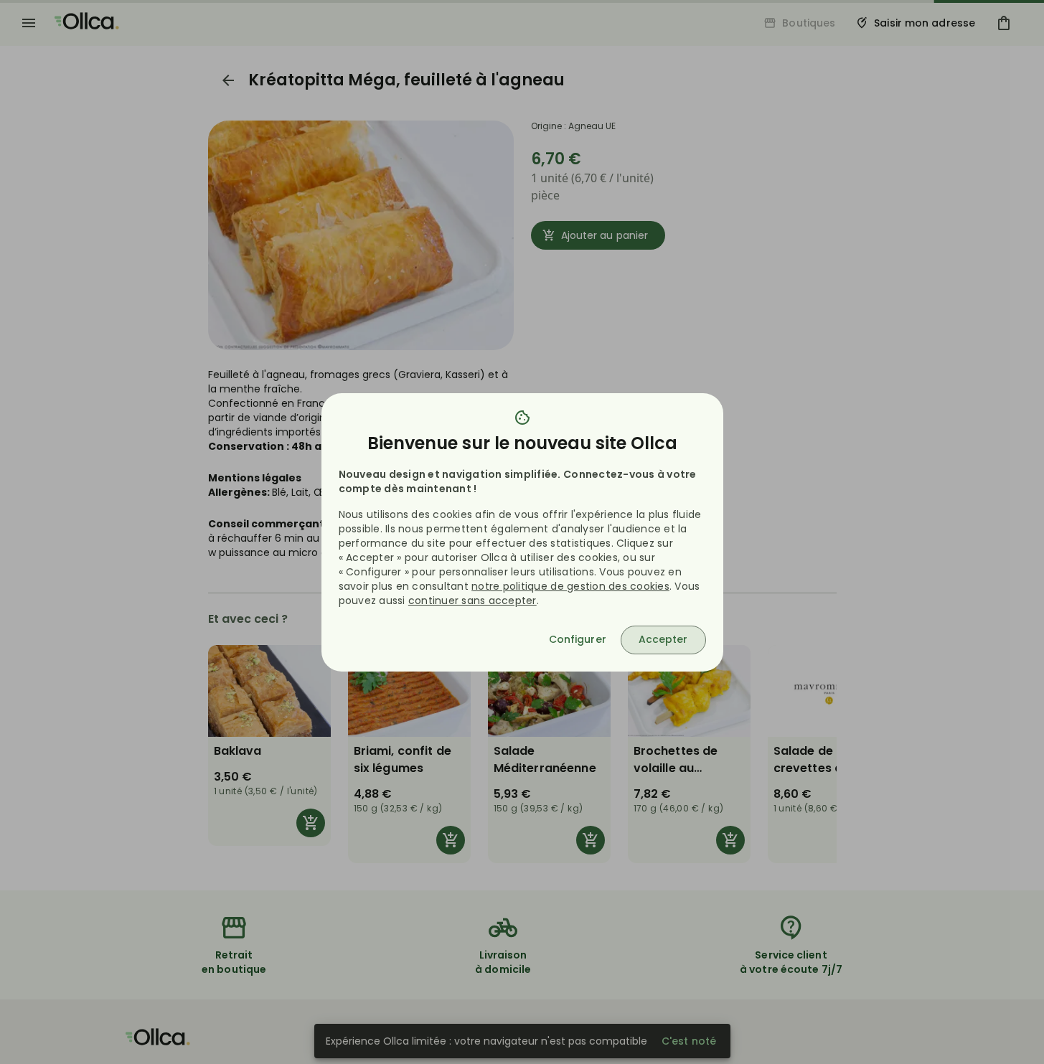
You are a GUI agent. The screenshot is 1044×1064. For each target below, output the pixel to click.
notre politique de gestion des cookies (570, 586)
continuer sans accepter (472, 600)
